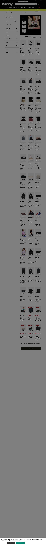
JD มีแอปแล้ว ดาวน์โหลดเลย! (23, 1)
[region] (23, 541)
